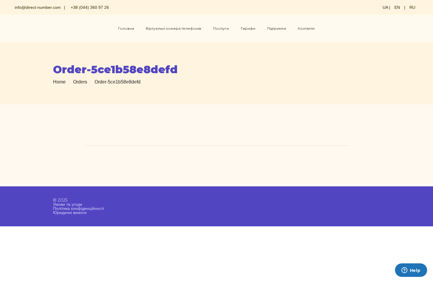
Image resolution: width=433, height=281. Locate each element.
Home (59, 81)
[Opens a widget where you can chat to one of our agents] (411, 270)
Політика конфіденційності (78, 208)
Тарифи (248, 28)
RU (412, 7)
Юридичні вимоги (70, 212)
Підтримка (276, 28)
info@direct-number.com (38, 7)
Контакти (306, 28)
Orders (80, 81)
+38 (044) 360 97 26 (90, 7)
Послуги (221, 28)
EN (397, 7)
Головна (126, 28)
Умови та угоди (67, 204)
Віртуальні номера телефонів (173, 28)
